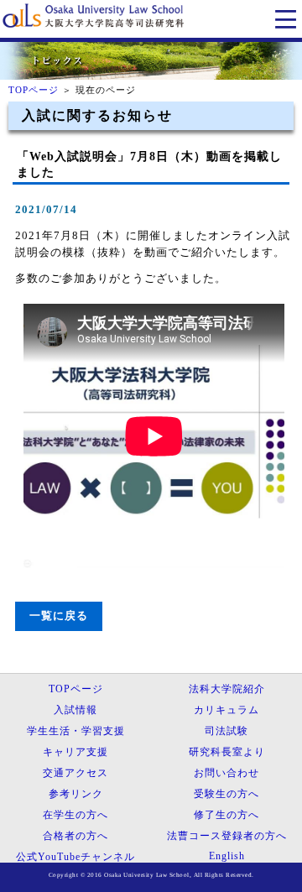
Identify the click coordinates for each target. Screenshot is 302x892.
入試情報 (75, 710)
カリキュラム (226, 710)
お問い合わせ (226, 773)
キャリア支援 (75, 752)
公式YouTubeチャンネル (75, 857)
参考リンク (76, 794)
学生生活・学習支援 (76, 731)
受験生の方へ (226, 794)
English (227, 856)
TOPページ (33, 90)
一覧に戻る (58, 616)
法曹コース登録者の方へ (227, 836)
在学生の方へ (75, 815)
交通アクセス (75, 773)
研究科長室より (227, 752)
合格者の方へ (75, 836)
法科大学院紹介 (227, 689)
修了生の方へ (226, 815)
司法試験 (226, 731)
